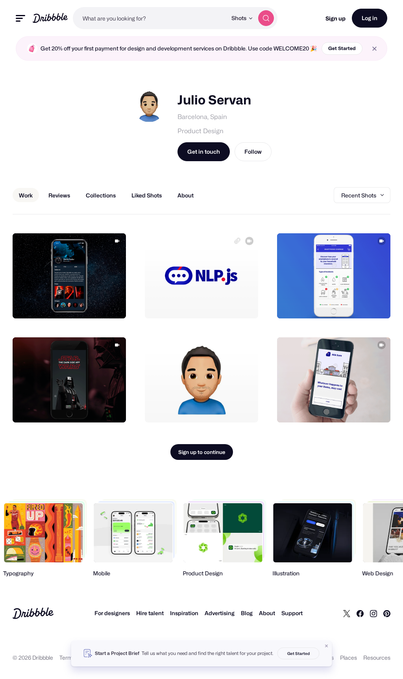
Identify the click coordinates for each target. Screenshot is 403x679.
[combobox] (150, 18)
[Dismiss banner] (327, 646)
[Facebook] (360, 613)
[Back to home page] (50, 18)
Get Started (342, 48)
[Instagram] (373, 613)
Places (348, 657)
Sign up (335, 18)
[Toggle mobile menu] (20, 18)
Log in (369, 18)
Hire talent (150, 613)
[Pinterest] (386, 613)
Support (292, 613)
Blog (247, 613)
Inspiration (184, 613)
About (267, 613)
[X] (346, 613)
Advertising (220, 613)
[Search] (266, 18)
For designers (112, 613)
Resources (376, 657)
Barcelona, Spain (202, 117)
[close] (374, 49)
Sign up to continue (201, 452)
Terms (67, 657)
